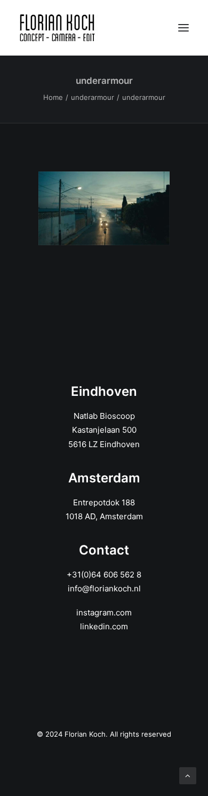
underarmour (92, 97)
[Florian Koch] (59, 27)
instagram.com (104, 612)
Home (53, 97)
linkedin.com (104, 626)
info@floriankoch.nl (104, 588)
